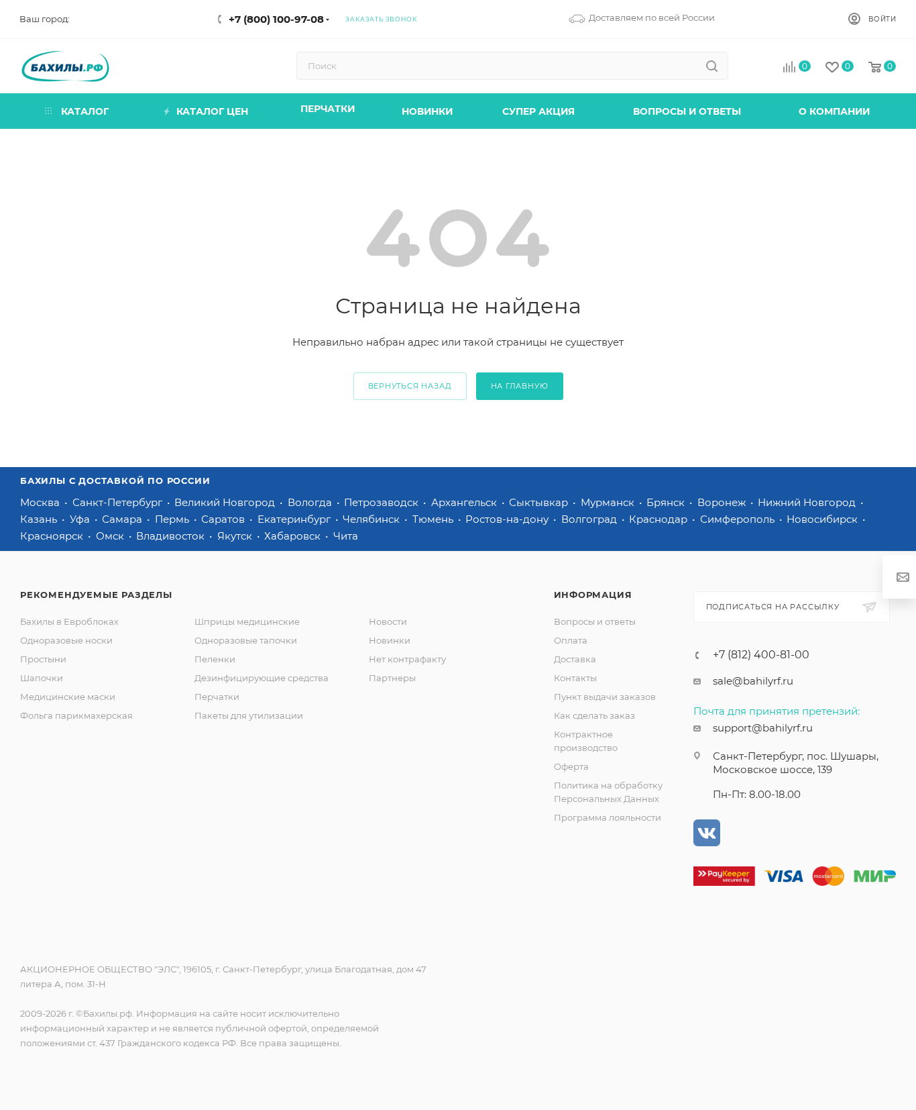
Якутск (236, 535)
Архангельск (465, 502)
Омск (111, 535)
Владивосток (171, 535)
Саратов (224, 519)
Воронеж (722, 502)
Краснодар (659, 519)
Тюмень (434, 519)
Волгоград (590, 519)
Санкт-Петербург (118, 502)
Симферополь (738, 519)
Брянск (666, 502)
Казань (40, 519)
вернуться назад (410, 386)
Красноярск (53, 535)
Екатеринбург (295, 519)
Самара (123, 519)
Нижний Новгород (808, 502)
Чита (345, 535)
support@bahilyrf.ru (763, 727)
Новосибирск (823, 519)
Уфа (81, 519)
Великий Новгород (226, 502)
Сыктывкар (540, 502)
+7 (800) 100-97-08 (276, 19)
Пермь (173, 519)
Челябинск (372, 519)
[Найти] (711, 66)
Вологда (311, 502)
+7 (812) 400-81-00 (761, 655)
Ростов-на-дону (508, 519)
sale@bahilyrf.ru (753, 680)
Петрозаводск (382, 502)
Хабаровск (293, 535)
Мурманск (609, 502)
